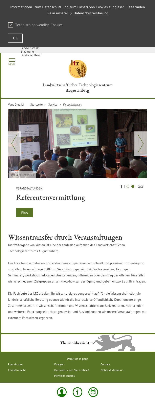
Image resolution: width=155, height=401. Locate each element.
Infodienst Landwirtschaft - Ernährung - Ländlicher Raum (31, 49)
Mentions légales (64, 376)
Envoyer (59, 364)
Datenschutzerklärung (91, 13)
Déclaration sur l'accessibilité (71, 370)
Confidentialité (17, 370)
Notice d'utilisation (112, 370)
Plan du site (15, 364)
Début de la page (77, 359)
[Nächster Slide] (140, 143)
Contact (105, 364)
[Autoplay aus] (120, 186)
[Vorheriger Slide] (14, 143)
